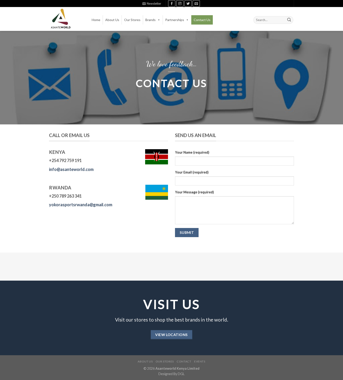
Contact (184, 361)
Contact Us (202, 20)
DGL (181, 374)
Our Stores (132, 20)
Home (96, 20)
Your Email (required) (192, 172)
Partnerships (174, 20)
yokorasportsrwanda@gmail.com (80, 204)
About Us (112, 20)
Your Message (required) (194, 192)
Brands (150, 20)
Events (199, 361)
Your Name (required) (192, 152)
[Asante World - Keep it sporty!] (60, 19)
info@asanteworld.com (71, 169)
